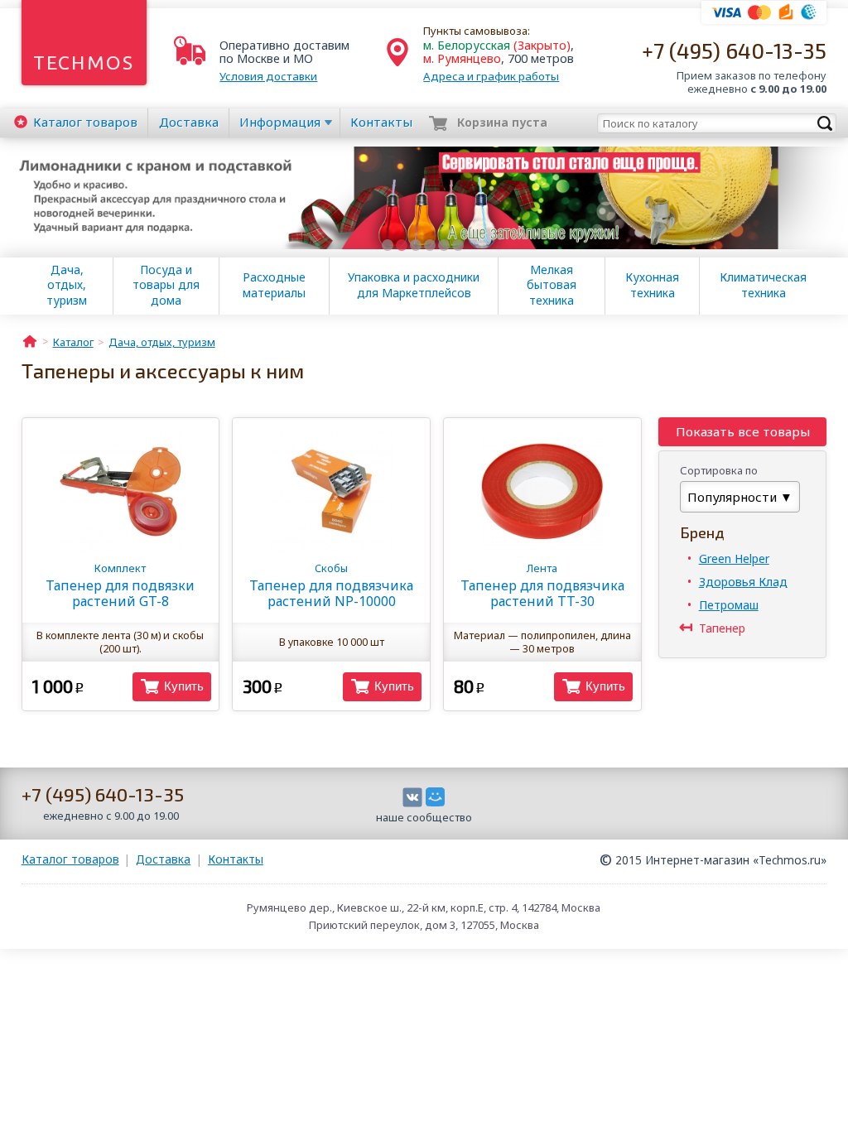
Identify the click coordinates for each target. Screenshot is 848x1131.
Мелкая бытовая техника (551, 285)
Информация (279, 121)
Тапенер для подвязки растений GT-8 (120, 585)
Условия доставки (268, 76)
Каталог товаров (70, 859)
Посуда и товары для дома (166, 285)
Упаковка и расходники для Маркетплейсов (413, 285)
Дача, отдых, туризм (66, 285)
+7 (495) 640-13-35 (734, 50)
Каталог (85, 121)
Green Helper (734, 558)
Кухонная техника (652, 285)
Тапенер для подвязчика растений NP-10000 (331, 585)
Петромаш (729, 605)
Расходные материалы (274, 285)
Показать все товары (743, 431)
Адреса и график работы (491, 76)
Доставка (189, 121)
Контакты (381, 121)
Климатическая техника (763, 285)
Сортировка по (719, 470)
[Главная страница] (30, 340)
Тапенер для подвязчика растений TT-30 (542, 585)
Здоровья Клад (743, 582)
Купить (184, 686)
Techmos (84, 62)
